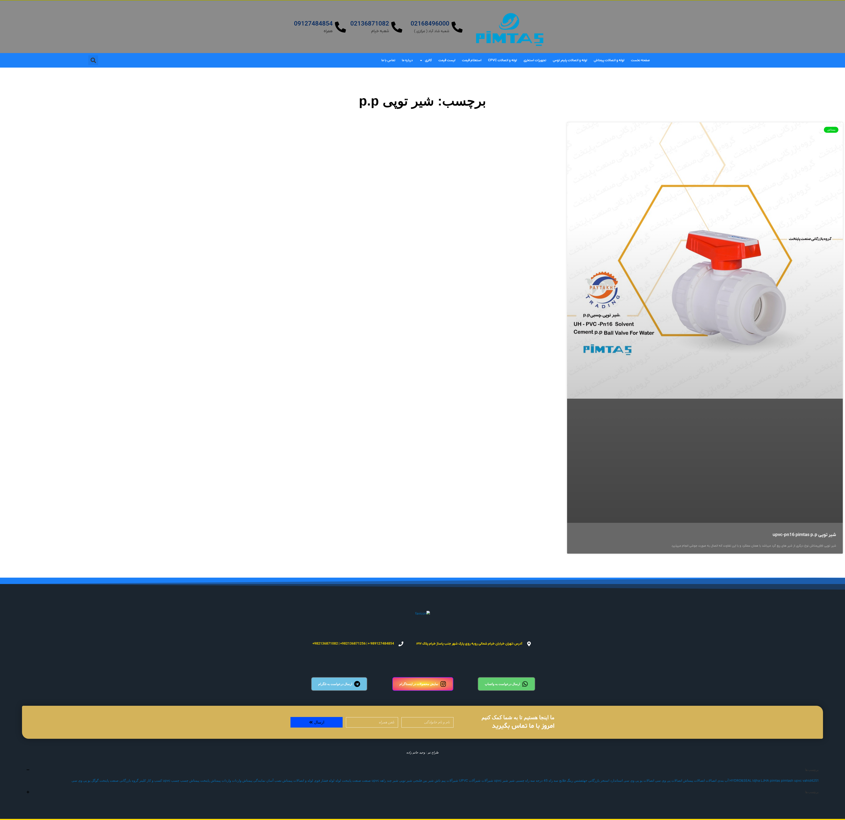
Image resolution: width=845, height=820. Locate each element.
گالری (428, 60)
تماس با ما (388, 60)
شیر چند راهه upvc (385, 780)
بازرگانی (594, 780)
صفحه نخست (640, 60)
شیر (512, 780)
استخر (605, 780)
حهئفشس (580, 780)
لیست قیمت (446, 60)
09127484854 (313, 24)
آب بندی (723, 780)
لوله (338, 780)
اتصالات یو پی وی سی (639, 780)
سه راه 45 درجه (547, 780)
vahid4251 (811, 780)
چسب (184, 780)
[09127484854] (340, 27)
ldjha (756, 780)
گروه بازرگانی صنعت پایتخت (118, 780)
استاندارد (616, 780)
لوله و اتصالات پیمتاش (609, 60)
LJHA (765, 780)
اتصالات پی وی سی (668, 780)
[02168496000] (457, 27)
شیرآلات (487, 780)
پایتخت (205, 780)
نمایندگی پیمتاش (253, 780)
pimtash (787, 780)
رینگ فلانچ (566, 780)
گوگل (95, 780)
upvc (798, 780)
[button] (93, 60)
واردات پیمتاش (221, 780)
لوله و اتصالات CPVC (502, 60)
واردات (236, 780)
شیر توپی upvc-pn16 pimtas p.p (804, 535)
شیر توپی (405, 780)
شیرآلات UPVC (470, 780)
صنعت (366, 780)
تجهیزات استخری (535, 60)
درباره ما (407, 60)
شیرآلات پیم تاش (446, 780)
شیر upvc (501, 780)
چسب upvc (171, 780)
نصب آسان (273, 780)
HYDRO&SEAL (740, 780)
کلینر (142, 780)
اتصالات (711, 780)
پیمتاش (194, 780)
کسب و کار (154, 780)
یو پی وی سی (81, 780)
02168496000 (430, 24)
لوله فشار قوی (324, 780)
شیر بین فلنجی (423, 780)
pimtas (775, 780)
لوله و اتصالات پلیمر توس (570, 60)
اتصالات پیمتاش (694, 780)
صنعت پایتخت (351, 780)
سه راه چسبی (525, 780)
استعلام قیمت (471, 60)
